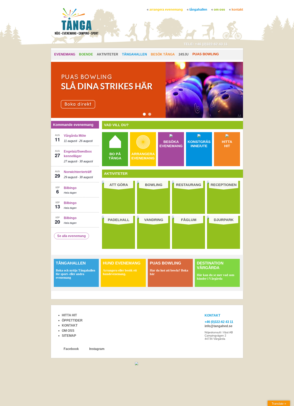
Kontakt (237, 9)
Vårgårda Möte (75, 135)
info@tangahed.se (218, 326)
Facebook (71, 349)
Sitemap (69, 335)
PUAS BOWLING (205, 54)
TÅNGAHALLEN (198, 9)
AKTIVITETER (107, 54)
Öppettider (72, 320)
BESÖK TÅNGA (163, 54)
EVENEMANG (64, 54)
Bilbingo (70, 188)
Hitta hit (69, 315)
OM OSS (219, 9)
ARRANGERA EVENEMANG (166, 9)
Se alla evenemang (71, 236)
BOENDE (86, 54)
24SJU (184, 54)
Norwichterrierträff (77, 172)
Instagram (96, 349)
